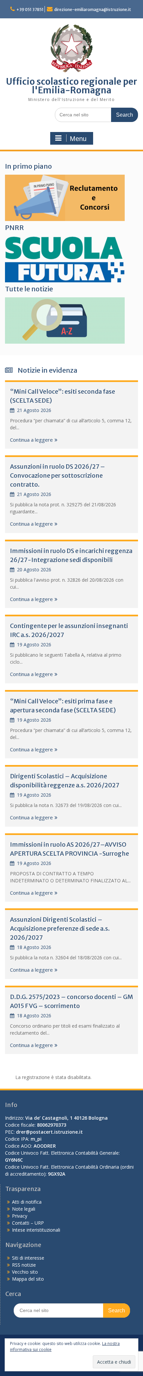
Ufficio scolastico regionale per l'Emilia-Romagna (71, 86)
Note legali (23, 1209)
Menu (78, 138)
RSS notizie (24, 1265)
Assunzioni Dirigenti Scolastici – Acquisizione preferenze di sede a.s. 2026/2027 (60, 928)
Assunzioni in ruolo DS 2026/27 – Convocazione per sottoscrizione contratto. (57, 475)
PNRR (14, 227)
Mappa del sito (28, 1279)
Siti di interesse (28, 1258)
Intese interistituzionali (36, 1230)
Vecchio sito (25, 1272)
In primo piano (28, 166)
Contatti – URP (28, 1223)
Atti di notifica (27, 1202)
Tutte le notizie (29, 289)
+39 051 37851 (30, 9)
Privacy (19, 1216)
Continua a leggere (31, 439)
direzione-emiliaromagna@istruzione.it (92, 9)
